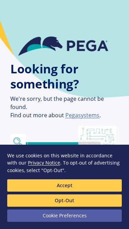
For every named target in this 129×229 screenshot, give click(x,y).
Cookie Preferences (65, 215)
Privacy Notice (44, 162)
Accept (65, 185)
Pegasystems (82, 115)
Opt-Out (64, 200)
